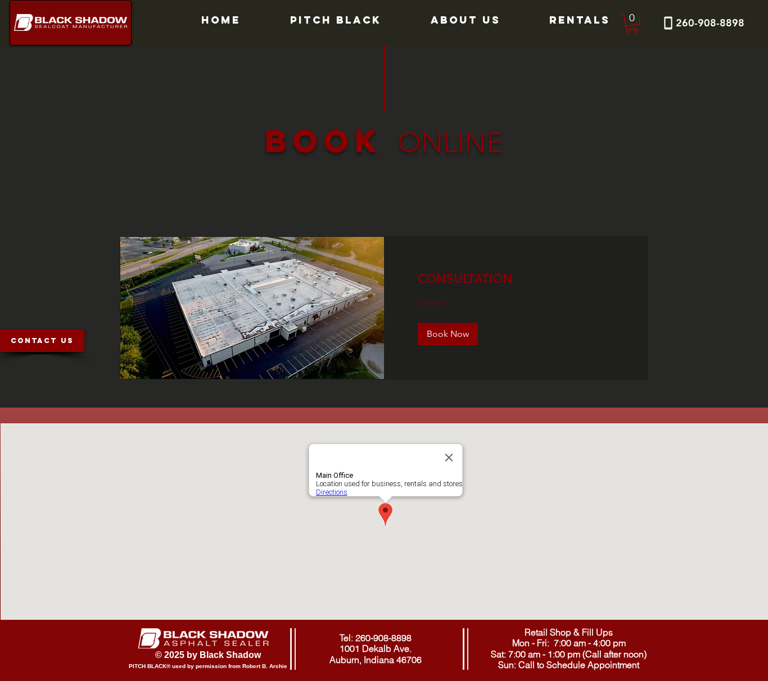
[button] (632, 23)
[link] (516, 279)
